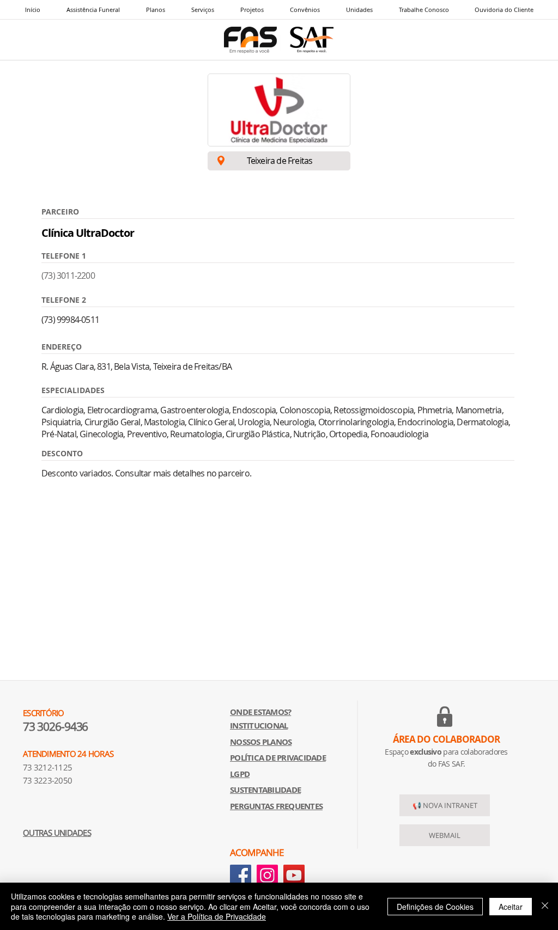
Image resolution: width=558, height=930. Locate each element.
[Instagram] (267, 875)
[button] (202, 9)
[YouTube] (294, 875)
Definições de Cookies (435, 906)
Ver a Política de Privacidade (216, 916)
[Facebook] (240, 875)
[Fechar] (544, 906)
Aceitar (511, 906)
